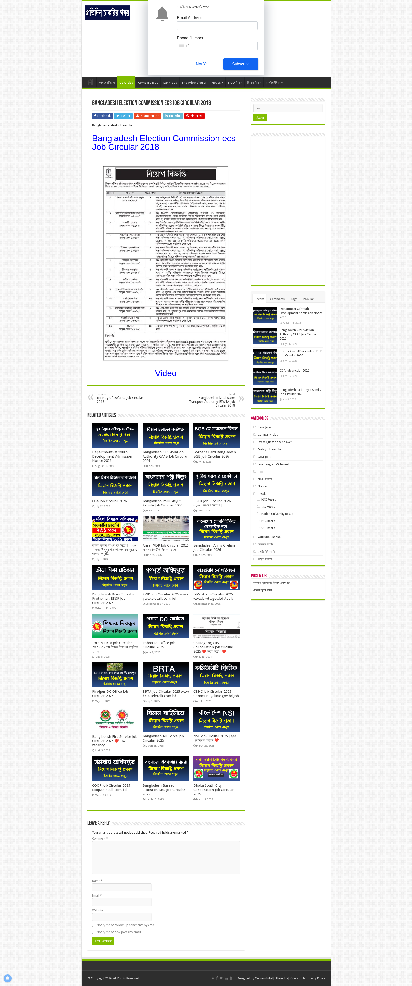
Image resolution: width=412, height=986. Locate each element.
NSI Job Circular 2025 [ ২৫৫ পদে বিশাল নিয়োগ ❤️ (214, 738)
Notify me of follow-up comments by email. (126, 925)
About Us (281, 978)
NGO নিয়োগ (235, 82)
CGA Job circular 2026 (109, 501)
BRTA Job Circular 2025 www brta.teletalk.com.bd (166, 693)
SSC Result (268, 528)
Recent (259, 299)
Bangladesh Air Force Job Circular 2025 (163, 738)
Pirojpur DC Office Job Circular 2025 (110, 693)
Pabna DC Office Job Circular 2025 (159, 645)
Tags (294, 299)
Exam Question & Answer (275, 442)
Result (262, 494)
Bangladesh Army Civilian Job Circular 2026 (214, 547)
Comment (100, 838)
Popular (308, 299)
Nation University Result (277, 514)
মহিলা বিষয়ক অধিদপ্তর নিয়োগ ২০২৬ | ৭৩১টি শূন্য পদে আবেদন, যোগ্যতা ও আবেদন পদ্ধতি (114, 549)
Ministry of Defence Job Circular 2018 (120, 398)
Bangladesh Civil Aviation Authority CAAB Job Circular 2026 (165, 456)
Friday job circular (194, 82)
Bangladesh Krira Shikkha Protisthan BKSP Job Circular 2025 (113, 598)
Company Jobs (148, 82)
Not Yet (202, 64)
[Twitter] (221, 978)
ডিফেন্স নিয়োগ (254, 82)
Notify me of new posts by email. (119, 932)
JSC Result (268, 506)
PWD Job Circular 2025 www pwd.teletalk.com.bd (165, 596)
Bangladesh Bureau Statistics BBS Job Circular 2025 (164, 789)
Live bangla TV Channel (273, 464)
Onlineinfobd (264, 978)
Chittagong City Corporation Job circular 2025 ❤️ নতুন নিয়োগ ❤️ (213, 647)
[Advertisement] (288, 211)
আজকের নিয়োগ (107, 82)
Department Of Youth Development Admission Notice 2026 (112, 456)
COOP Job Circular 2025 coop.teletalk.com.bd (111, 787)
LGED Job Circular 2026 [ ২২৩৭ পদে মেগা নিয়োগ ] (213, 503)
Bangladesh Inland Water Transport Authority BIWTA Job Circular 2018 (212, 400)
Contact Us (297, 978)
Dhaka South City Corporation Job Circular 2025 (213, 789)
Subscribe (241, 64)
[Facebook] (217, 978)
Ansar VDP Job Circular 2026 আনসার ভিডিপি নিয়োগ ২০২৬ (166, 547)
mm (260, 471)
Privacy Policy (316, 978)
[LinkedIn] (226, 978)
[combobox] (185, 46)
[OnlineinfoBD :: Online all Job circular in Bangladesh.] (107, 11)
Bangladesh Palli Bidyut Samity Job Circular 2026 (162, 503)
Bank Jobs (170, 82)
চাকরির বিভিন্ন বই (275, 82)
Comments (277, 299)
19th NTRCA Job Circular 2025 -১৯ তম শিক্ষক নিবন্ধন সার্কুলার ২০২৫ (115, 647)
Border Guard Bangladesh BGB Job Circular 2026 (214, 454)
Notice (216, 82)
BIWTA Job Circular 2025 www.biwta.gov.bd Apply (213, 596)
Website (97, 910)
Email (97, 895)
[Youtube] (231, 978)
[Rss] (213, 978)
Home (90, 82)
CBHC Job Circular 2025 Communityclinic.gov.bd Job (216, 693)
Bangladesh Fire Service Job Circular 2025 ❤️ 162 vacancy (114, 740)
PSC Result (268, 521)
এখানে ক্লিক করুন (262, 590)
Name (97, 881)
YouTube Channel (269, 537)
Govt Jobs (126, 82)
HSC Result (268, 499)
